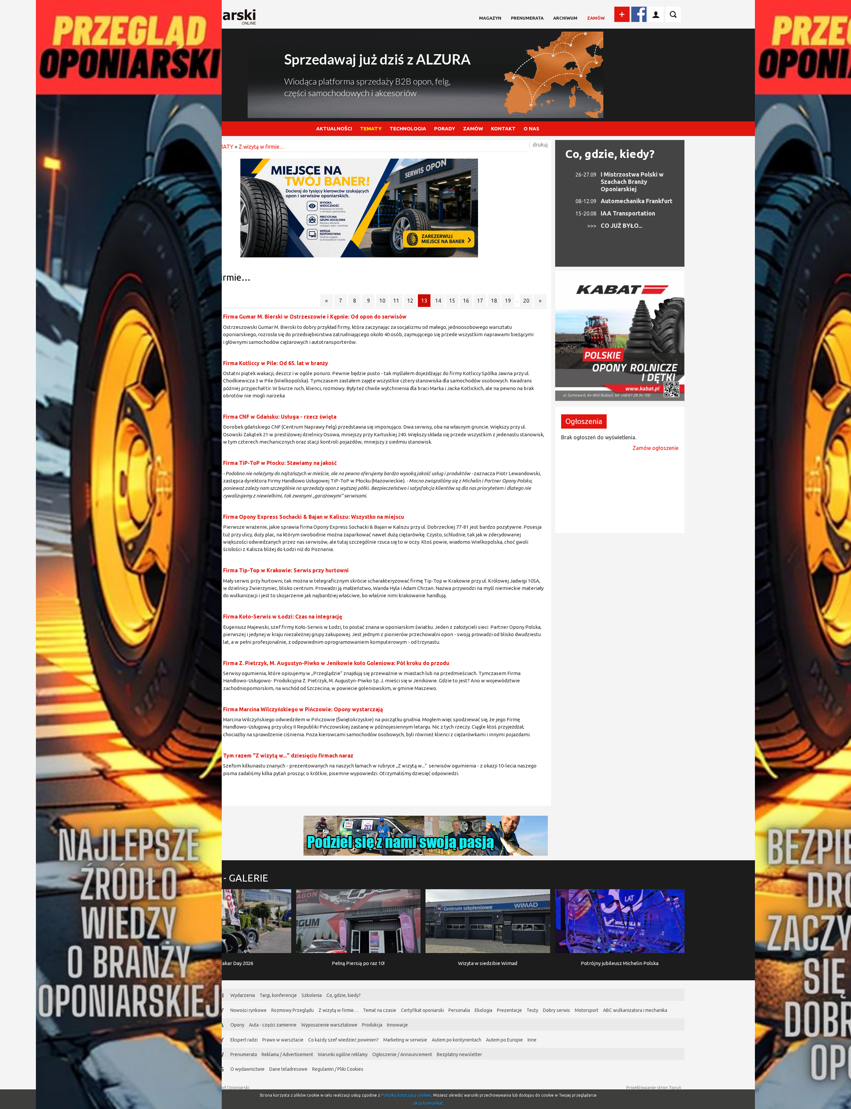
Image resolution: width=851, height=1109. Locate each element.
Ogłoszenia (583, 421)
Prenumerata (527, 18)
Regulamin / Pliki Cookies (337, 1069)
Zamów (596, 18)
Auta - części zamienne (273, 1025)
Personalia (459, 1010)
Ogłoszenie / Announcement (402, 1054)
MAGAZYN (490, 18)
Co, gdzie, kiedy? (610, 153)
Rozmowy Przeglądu (292, 1010)
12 (410, 301)
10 (382, 301)
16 (466, 301)
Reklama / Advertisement (287, 1054)
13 (424, 301)
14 (438, 301)
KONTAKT (503, 128)
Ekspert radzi (244, 1039)
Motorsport (586, 1010)
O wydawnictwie (247, 1069)
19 (508, 301)
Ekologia (483, 1010)
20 (526, 301)
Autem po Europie (504, 1039)
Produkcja (372, 1025)
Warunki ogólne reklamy (343, 1054)
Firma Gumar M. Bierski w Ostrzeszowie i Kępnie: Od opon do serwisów (315, 317)
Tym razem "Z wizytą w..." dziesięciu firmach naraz (288, 756)
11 (396, 301)
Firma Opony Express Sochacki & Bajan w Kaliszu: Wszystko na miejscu (313, 517)
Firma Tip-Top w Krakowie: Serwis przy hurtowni (286, 570)
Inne (532, 1039)
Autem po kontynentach (456, 1039)
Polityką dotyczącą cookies (406, 1095)
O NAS (531, 128)
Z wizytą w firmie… (262, 147)
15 (452, 301)
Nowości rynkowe (248, 1010)
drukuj (540, 145)
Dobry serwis (556, 1010)
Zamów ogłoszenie (655, 448)
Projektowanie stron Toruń (653, 1087)
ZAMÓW (473, 128)
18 (494, 301)
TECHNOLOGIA (408, 128)
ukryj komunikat (428, 1103)
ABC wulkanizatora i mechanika (635, 1010)
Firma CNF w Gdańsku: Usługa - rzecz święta (279, 417)
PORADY (444, 128)
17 (480, 301)
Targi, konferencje (278, 995)
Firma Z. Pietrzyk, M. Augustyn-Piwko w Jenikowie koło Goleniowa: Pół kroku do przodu (336, 663)
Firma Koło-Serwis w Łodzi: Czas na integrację (282, 617)
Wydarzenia (242, 995)
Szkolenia (312, 995)
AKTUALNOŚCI (334, 128)
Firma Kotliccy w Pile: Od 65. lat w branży (275, 363)
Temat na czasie (379, 1010)
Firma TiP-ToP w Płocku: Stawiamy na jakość (280, 463)
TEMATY (371, 128)
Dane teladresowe (288, 1069)
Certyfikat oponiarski (422, 1010)
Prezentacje (509, 1010)
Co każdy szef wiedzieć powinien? (343, 1039)
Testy (532, 1010)
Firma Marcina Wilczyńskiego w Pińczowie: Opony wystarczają (303, 709)
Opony (237, 1025)
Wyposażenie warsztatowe (329, 1025)
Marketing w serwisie (405, 1039)
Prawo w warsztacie (283, 1039)
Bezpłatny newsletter (459, 1054)
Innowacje (397, 1025)
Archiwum (565, 18)
